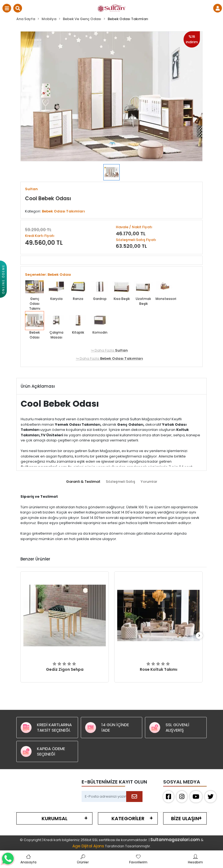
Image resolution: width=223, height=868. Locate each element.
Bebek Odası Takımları (121, 358)
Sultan (121, 350)
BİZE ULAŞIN (185, 818)
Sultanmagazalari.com (175, 839)
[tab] (83, 481)
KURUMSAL (54, 818)
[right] (199, 636)
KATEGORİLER (128, 818)
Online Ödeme (3, 279)
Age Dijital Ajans (88, 846)
